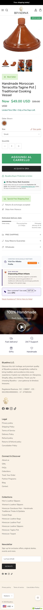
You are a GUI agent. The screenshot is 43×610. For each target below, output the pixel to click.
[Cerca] (8, 10)
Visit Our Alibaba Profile (22, 262)
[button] (21, 327)
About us (5, 460)
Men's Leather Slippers (11, 501)
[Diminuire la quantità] (5, 146)
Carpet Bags (7, 515)
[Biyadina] (21, 10)
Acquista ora (21, 168)
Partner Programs (9, 479)
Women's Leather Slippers (12, 504)
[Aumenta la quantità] (19, 146)
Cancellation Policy (9, 445)
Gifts (4, 464)
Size (3, 129)
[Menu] (2, 10)
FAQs (4, 467)
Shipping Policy (8, 427)
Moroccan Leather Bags (11, 519)
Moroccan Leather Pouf (11, 522)
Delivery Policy (8, 434)
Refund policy (7, 438)
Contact (5, 486)
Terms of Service (8, 430)
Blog (4, 482)
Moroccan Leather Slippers (12, 526)
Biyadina (10, 602)
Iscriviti (9, 566)
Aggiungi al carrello (21, 158)
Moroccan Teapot (9, 534)
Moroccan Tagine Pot (10, 530)
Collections (6, 471)
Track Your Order (8, 475)
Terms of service (19, 587)
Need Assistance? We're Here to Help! (17, 299)
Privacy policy (7, 423)
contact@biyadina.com (28, 186)
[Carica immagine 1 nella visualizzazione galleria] (21, 36)
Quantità (5, 141)
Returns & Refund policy (11, 442)
